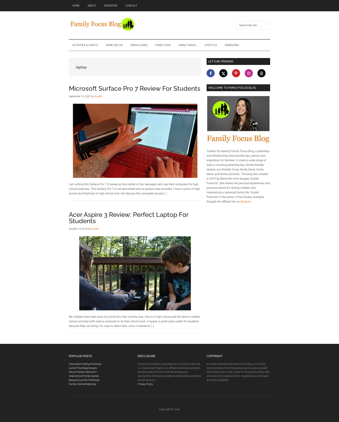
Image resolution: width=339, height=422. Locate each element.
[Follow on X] (223, 73)
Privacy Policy (145, 384)
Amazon (245, 201)
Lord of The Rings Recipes (83, 368)
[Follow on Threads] (261, 73)
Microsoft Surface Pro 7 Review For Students (134, 88)
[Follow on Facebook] (211, 73)
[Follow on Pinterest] (236, 73)
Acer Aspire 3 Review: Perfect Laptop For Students (128, 218)
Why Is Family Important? (83, 371)
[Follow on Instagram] (249, 73)
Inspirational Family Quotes (84, 376)
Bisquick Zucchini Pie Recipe (84, 380)
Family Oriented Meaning (82, 384)
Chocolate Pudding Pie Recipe (85, 364)
